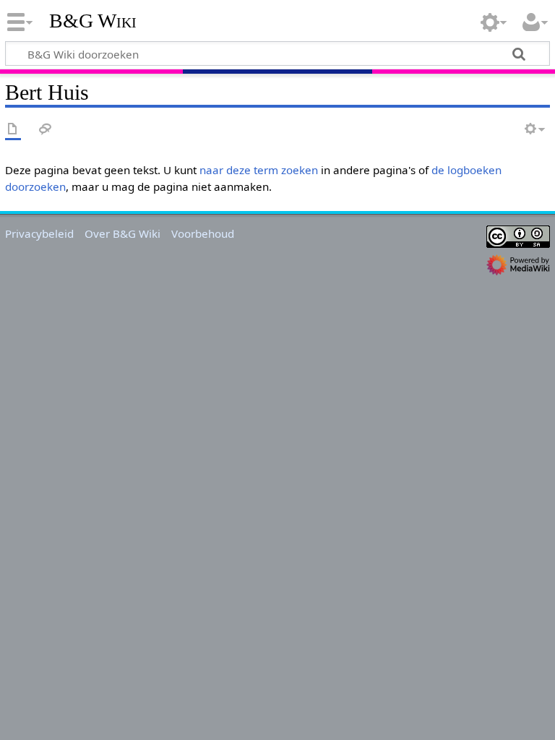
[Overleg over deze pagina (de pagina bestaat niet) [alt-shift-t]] (45, 129)
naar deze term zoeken (258, 170)
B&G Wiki (93, 21)
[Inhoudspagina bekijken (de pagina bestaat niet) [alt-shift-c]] (13, 129)
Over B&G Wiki (122, 233)
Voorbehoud (202, 233)
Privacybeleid (39, 233)
